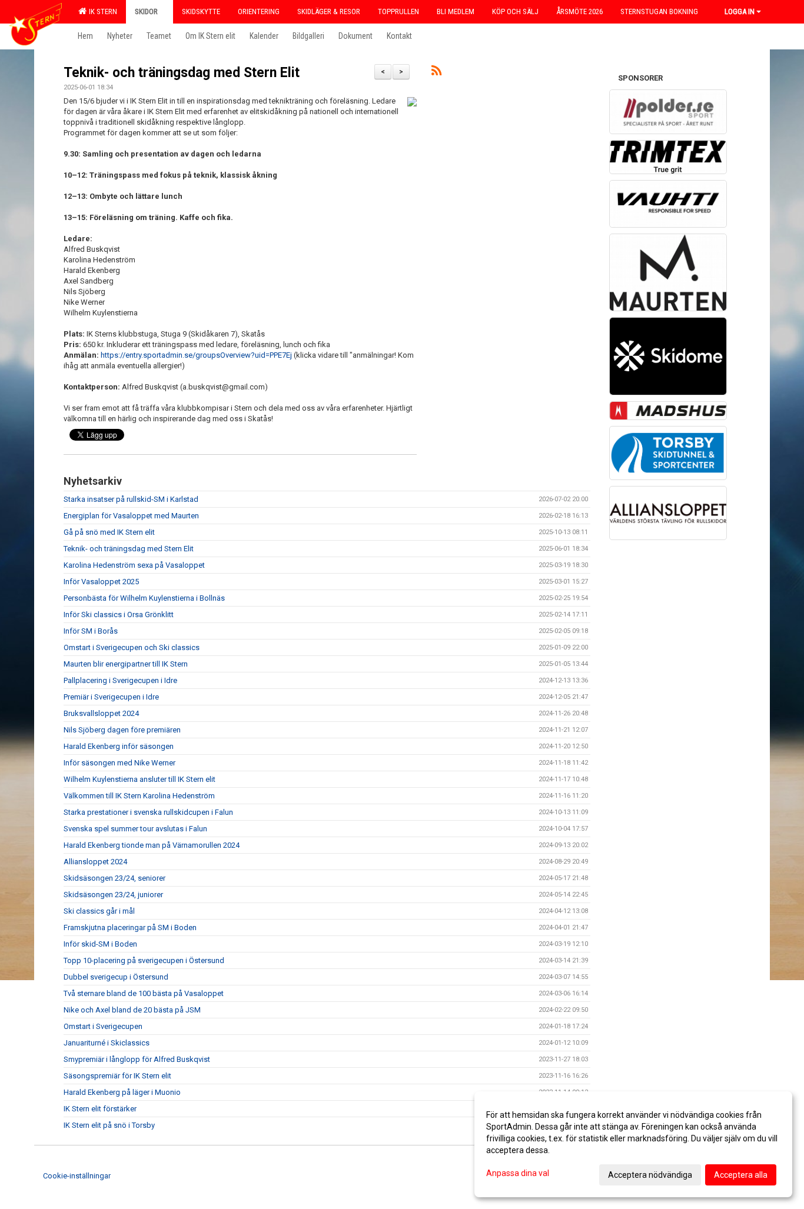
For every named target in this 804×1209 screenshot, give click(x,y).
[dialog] (633, 1144)
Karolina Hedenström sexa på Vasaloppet (134, 565)
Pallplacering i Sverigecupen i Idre (120, 680)
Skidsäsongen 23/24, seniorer (114, 878)
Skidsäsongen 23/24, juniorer (113, 894)
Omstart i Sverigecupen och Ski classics (132, 647)
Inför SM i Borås (91, 631)
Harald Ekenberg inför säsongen (119, 746)
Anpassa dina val (517, 1173)
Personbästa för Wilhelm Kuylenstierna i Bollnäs (144, 598)
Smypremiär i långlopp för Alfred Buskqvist (137, 1059)
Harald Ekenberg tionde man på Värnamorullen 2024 (152, 845)
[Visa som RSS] (436, 72)
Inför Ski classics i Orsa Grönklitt (119, 614)
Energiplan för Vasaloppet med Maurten (131, 515)
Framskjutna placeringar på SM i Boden (130, 927)
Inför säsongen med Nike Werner (119, 762)
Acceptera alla (741, 1175)
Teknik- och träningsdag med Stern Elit (182, 73)
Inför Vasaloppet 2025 (101, 581)
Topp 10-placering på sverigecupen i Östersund (144, 960)
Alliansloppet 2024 (95, 861)
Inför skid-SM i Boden (100, 944)
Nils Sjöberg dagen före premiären (122, 729)
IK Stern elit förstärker (100, 1108)
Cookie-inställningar (77, 1175)
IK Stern (101, 11)
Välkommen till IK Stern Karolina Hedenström (139, 795)
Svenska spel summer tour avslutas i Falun (135, 828)
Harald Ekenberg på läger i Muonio (122, 1092)
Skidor (146, 11)
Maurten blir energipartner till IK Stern (126, 664)
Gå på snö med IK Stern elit (109, 532)
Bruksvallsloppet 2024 (101, 713)
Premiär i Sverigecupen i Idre (111, 696)
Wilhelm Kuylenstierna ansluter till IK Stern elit (139, 779)
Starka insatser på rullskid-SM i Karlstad (131, 499)
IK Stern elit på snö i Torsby (109, 1125)
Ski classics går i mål (99, 911)
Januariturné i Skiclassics (106, 1042)
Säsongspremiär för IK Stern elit (117, 1075)
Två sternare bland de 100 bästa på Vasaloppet (144, 993)
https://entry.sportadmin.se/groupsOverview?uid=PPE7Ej (196, 355)
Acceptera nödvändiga (650, 1175)
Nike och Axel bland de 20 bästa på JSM (132, 1009)
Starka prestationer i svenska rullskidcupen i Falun (148, 812)
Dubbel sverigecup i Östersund (116, 976)
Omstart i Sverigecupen (103, 1026)
